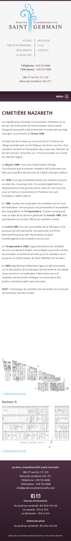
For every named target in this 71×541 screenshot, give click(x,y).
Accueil (27, 40)
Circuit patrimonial (19, 45)
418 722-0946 (44, 69)
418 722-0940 (43, 65)
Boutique (44, 40)
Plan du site (24, 55)
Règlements (24, 50)
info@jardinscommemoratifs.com (35, 488)
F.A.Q (41, 45)
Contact (43, 50)
